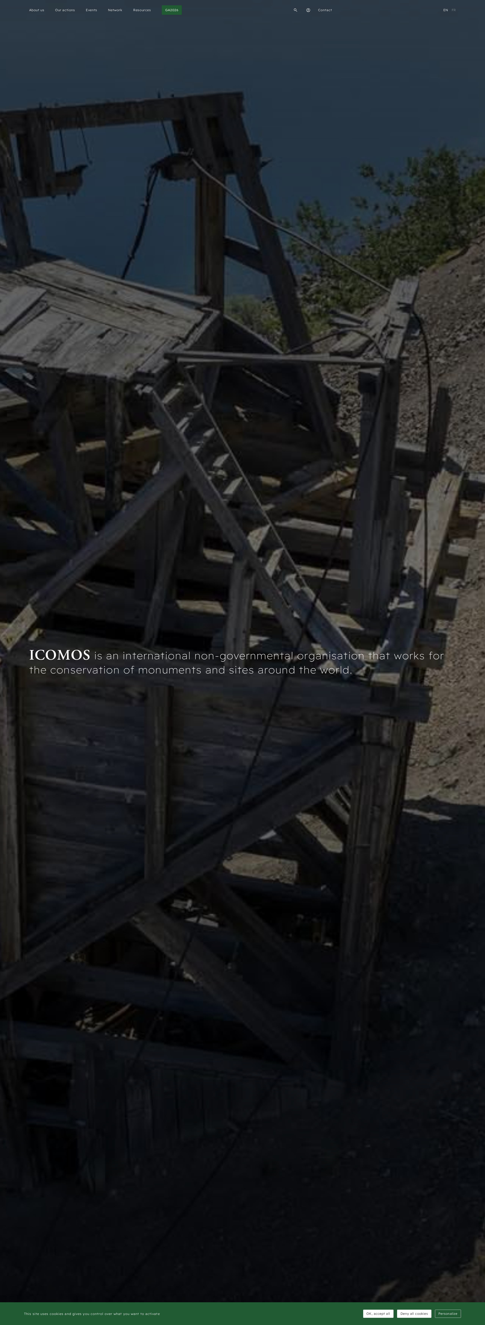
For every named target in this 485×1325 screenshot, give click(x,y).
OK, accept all (378, 1314)
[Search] (295, 10)
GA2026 (171, 10)
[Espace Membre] (308, 10)
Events (91, 10)
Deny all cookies (414, 1314)
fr (454, 10)
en (445, 10)
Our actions (65, 10)
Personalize (448, 1314)
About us (36, 10)
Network (115, 10)
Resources (142, 10)
